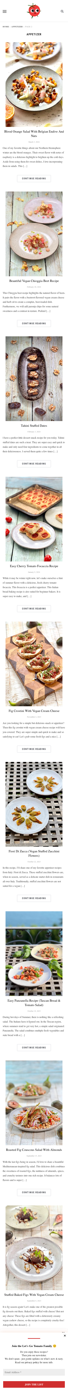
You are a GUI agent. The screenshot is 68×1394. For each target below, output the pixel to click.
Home (6, 26)
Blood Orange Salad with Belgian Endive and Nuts (34, 133)
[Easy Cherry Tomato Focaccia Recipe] (34, 478)
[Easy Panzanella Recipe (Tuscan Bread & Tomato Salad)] (34, 913)
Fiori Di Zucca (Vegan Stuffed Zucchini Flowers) (34, 853)
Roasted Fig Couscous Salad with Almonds (34, 1150)
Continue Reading (34, 178)
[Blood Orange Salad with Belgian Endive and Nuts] (34, 44)
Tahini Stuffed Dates (34, 425)
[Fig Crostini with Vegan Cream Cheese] (34, 623)
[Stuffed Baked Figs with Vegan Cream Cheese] (34, 1207)
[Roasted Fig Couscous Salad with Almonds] (34, 1062)
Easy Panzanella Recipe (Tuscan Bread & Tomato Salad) (34, 1002)
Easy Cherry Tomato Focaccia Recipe (34, 566)
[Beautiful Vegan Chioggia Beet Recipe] (34, 193)
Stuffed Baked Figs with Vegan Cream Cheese (34, 1295)
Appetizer (17, 26)
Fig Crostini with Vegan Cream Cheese (34, 711)
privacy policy (32, 1362)
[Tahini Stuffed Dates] (34, 338)
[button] (4, 11)
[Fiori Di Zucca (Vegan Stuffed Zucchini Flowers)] (34, 764)
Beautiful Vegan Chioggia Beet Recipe (34, 281)
